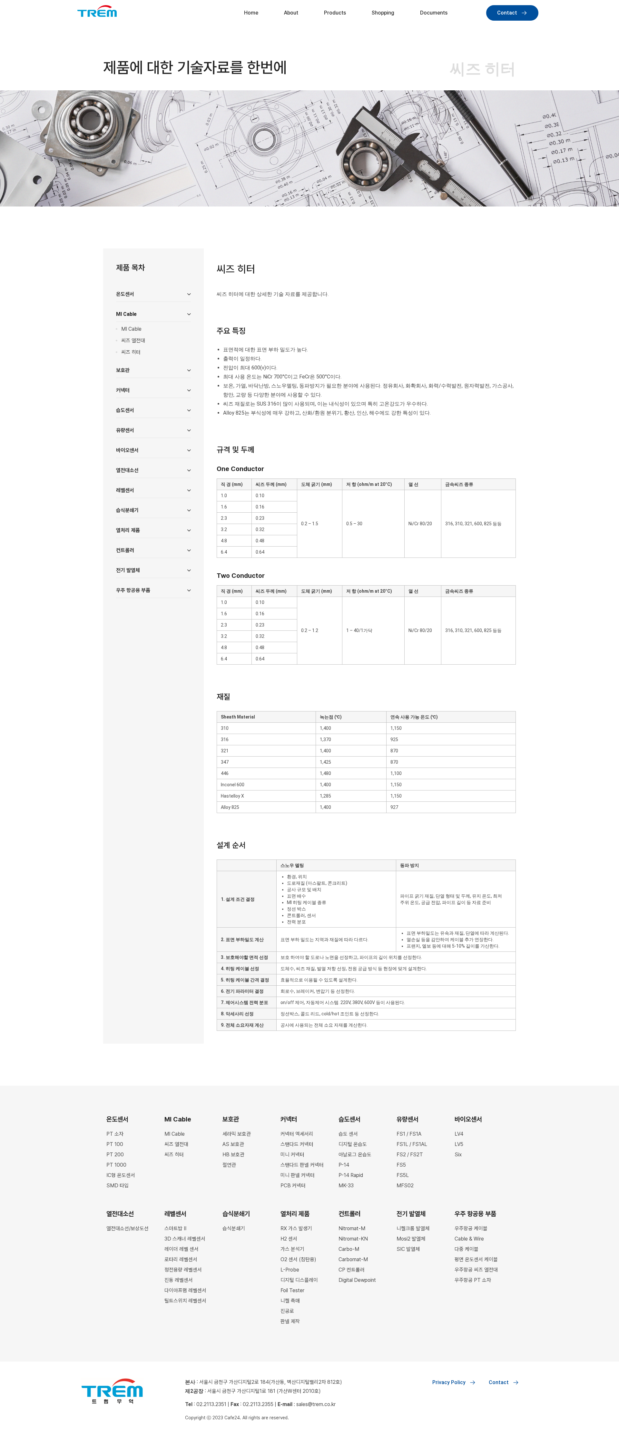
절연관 (229, 1165)
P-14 (344, 1165)
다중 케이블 (466, 1249)
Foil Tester (292, 1290)
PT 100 (114, 1144)
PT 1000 (116, 1165)
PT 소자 (114, 1134)
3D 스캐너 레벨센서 (184, 1239)
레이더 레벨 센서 (181, 1249)
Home (251, 13)
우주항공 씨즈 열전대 (476, 1270)
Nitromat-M (352, 1228)
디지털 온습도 (353, 1144)
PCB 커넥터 (293, 1185)
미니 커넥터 (292, 1154)
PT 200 (115, 1154)
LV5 (459, 1144)
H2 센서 (288, 1239)
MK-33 (346, 1185)
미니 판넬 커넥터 (297, 1175)
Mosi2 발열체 (411, 1239)
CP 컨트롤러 (352, 1270)
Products (335, 13)
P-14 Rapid (351, 1175)
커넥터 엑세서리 (296, 1134)
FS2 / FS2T (410, 1154)
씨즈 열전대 (133, 340)
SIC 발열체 (408, 1249)
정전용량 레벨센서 (183, 1270)
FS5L (403, 1175)
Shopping (383, 13)
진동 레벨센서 (178, 1280)
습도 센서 (348, 1134)
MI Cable (131, 329)
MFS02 (405, 1185)
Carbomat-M (353, 1259)
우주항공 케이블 (471, 1228)
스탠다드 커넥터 (296, 1144)
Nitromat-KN (353, 1239)
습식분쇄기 (233, 1228)
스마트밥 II (175, 1228)
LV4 (459, 1134)
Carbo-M (349, 1249)
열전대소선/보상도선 (127, 1228)
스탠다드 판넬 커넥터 (302, 1165)
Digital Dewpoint (357, 1280)
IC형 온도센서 (120, 1175)
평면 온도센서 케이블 (476, 1259)
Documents (433, 13)
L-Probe (289, 1270)
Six (458, 1154)
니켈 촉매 (290, 1301)
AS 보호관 (233, 1144)
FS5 (401, 1165)
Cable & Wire (469, 1239)
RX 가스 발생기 (296, 1228)
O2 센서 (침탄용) (298, 1259)
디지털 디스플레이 (299, 1280)
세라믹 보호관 (236, 1134)
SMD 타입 (117, 1185)
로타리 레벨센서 (180, 1259)
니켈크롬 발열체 (413, 1228)
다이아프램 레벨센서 (185, 1290)
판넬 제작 (290, 1321)
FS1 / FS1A (409, 1134)
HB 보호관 (233, 1154)
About (291, 13)
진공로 (287, 1311)
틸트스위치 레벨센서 (185, 1301)
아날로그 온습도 (355, 1154)
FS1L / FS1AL (412, 1144)
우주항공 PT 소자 (473, 1280)
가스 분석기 (292, 1249)
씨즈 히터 (131, 352)
